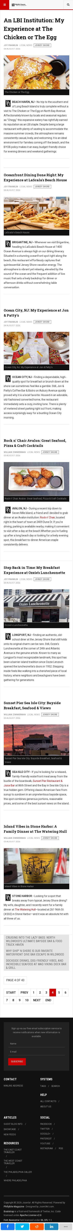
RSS (61, 1148)
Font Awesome (11, 1220)
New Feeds (10, 1134)
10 (26, 1000)
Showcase (10, 1129)
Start (11, 992)
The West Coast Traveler (13, 1162)
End (48, 1000)
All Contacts (48, 1101)
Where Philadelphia (15, 1180)
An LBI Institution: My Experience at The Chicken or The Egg (34, 29)
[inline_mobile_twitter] (22, 1226)
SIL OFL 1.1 (46, 1220)
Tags (43, 1086)
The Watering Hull (25, 909)
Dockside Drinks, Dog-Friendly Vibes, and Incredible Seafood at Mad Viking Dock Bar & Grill (36, 964)
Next (37, 1000)
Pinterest (46, 1138)
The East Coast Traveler (13, 1151)
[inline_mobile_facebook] (8, 1226)
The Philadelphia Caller (18, 1172)
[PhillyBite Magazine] (19, 4)
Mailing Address (13, 1085)
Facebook (46, 1124)
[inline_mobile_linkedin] (51, 1226)
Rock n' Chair (47, 517)
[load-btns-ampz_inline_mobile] (65, 1226)
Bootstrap (9, 1211)
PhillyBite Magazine (14, 1206)
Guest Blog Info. (13, 1124)
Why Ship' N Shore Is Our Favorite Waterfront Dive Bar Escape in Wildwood (35, 952)
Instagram (46, 1148)
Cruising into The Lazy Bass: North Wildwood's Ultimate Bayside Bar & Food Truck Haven (34, 941)
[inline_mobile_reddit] (37, 1226)
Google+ (45, 1133)
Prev (24, 992)
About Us (45, 1106)
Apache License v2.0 (30, 1215)
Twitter (45, 1129)
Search (55, 1086)
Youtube (45, 1143)
